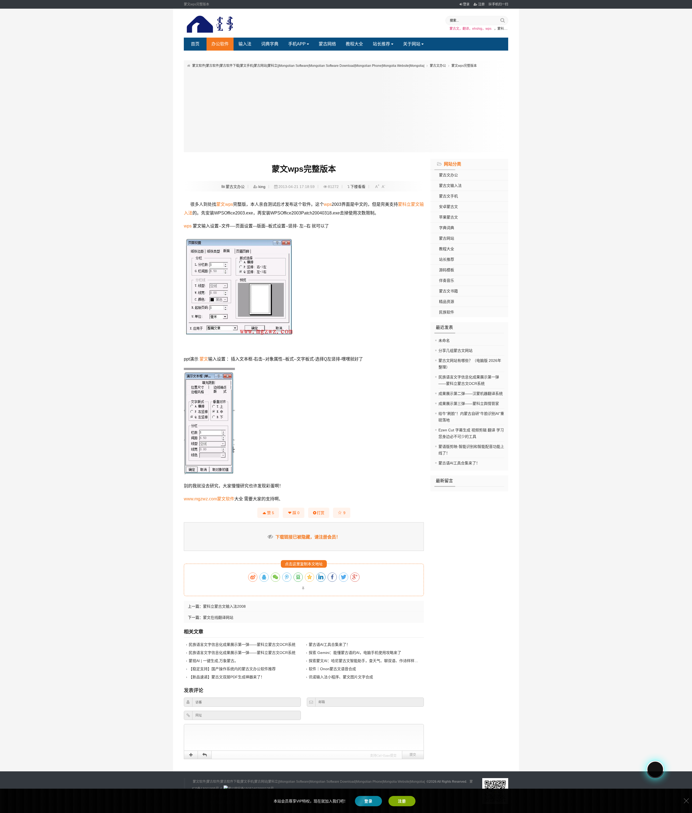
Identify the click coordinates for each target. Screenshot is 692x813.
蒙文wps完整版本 (464, 66)
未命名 (444, 340)
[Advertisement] (346, 109)
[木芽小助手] (655, 769)
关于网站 (411, 44)
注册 (481, 4)
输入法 (244, 44)
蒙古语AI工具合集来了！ (459, 463)
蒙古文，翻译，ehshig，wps (470, 29)
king (261, 186)
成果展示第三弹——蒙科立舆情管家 (468, 403)
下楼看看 (357, 186)
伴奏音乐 (446, 280)
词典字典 (269, 44)
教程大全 (354, 44)
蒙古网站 (446, 238)
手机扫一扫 (500, 4)
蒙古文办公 (438, 66)
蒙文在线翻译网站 (218, 617)
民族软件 (446, 312)
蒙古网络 (327, 44)
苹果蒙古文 (448, 217)
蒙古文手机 (448, 196)
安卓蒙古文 (448, 206)
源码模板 (446, 270)
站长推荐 (381, 44)
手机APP (297, 44)
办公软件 (220, 44)
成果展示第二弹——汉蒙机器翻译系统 (470, 393)
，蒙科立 (500, 29)
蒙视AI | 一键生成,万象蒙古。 (213, 661)
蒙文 (220, 204)
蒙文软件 (225, 499)
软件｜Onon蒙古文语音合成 (332, 669)
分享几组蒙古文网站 (455, 350)
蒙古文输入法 (450, 185)
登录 (466, 4)
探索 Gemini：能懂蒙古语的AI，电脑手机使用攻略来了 (355, 652)
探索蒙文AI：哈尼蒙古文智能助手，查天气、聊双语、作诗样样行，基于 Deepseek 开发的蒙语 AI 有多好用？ (401, 661)
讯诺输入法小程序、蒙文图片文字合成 (341, 677)
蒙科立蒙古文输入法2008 (224, 606)
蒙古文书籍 (448, 291)
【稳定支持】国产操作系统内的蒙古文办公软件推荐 (232, 669)
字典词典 (446, 228)
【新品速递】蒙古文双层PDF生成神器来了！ (226, 677)
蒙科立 (404, 204)
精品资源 (446, 301)
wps (229, 204)
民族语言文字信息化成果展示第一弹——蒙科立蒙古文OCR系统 (242, 644)
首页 (195, 44)
